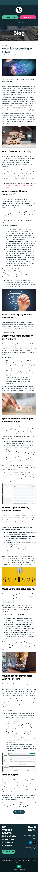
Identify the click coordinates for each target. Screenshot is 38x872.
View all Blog (19, 812)
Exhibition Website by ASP (19, 869)
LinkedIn (15, 22)
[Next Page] (21, 818)
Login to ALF (27, 17)
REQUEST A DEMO (8, 851)
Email (22, 22)
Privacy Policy (26, 860)
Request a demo (10, 17)
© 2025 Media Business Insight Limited (11, 860)
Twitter (19, 22)
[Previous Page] (17, 818)
